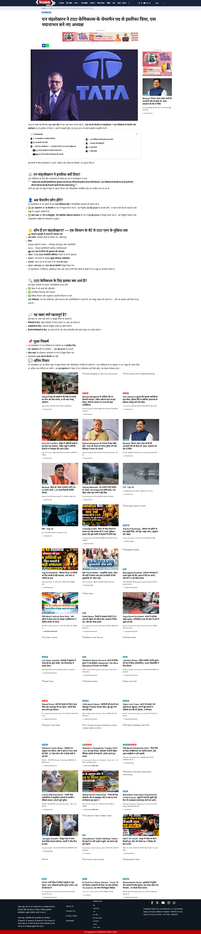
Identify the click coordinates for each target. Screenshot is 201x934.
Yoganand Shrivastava (131, 587)
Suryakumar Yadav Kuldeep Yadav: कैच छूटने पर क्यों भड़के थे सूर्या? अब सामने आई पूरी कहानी (100, 841)
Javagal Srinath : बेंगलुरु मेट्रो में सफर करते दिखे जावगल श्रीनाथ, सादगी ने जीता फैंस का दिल (59, 841)
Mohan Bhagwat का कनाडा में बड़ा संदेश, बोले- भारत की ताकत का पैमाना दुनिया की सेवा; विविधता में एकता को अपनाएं (99, 446)
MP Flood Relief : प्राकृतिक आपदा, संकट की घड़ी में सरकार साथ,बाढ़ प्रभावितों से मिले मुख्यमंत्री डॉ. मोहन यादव (100, 575)
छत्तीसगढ (125, 483)
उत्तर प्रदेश (126, 613)
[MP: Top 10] (60, 515)
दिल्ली (84, 613)
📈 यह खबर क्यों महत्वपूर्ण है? (96, 143)
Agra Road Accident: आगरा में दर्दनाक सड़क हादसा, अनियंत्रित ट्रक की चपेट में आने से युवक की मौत (141, 619)
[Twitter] (141, 3)
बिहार (125, 569)
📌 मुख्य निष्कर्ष (92, 147)
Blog (84, 879)
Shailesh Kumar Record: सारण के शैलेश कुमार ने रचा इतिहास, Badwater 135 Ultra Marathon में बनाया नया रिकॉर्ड (100, 663)
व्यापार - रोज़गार (46, 12)
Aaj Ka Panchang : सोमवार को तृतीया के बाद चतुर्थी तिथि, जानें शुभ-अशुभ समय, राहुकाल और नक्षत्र (140, 531)
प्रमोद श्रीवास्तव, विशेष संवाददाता (50, 631)
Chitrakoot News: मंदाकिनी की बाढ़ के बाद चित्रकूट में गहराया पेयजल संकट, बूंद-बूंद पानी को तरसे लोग (100, 707)
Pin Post (86, 569)
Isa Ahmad (128, 809)
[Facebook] (139, 3)
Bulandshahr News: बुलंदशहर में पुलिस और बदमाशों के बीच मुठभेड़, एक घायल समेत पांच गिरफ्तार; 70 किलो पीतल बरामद (140, 885)
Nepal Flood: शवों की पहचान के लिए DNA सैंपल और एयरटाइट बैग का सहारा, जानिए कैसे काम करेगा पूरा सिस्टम (59, 707)
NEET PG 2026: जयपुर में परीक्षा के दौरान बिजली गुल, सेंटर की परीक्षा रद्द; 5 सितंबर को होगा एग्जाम (140, 841)
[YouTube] (144, 3)
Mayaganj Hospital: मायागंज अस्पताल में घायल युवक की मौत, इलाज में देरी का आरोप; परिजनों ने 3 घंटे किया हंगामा (140, 575)
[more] (129, 3)
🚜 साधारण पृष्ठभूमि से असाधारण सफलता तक (49, 150)
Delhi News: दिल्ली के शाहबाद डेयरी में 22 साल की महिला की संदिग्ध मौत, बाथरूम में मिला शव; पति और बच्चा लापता (99, 619)
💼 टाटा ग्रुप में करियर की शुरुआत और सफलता (49, 154)
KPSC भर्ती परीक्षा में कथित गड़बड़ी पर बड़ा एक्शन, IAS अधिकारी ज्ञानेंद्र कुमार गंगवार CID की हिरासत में (60, 885)
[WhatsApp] (149, 3)
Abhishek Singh (88, 543)
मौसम (84, 483)
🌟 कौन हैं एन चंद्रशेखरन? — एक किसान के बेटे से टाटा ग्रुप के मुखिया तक (54, 146)
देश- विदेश (45, 393)
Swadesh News (48, 809)
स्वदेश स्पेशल (93, 569)
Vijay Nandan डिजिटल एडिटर (91, 765)
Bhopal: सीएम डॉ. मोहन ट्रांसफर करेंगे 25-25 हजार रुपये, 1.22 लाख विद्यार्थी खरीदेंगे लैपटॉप (59, 490)
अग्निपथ (52, 613)
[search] (153, 3)
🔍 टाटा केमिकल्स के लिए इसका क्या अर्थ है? (100, 139)
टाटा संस (88, 124)
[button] (43, 45)
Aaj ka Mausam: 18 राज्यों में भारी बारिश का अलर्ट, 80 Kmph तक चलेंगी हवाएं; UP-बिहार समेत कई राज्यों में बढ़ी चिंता (99, 490)
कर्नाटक (44, 835)
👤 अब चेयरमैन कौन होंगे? (40, 142)
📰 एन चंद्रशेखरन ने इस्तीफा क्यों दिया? (44, 138)
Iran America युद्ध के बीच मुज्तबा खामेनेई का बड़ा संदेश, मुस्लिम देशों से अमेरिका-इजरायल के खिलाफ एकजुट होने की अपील (140, 399)
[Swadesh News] (46, 3)
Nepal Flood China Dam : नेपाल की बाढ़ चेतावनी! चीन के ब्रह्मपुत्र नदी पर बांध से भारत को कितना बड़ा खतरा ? (100, 797)
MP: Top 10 (47, 529)
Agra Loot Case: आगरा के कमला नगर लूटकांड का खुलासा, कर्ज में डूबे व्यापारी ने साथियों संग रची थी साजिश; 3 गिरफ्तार (139, 707)
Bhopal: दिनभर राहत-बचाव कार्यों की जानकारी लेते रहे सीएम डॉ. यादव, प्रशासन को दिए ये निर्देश (157, 101)
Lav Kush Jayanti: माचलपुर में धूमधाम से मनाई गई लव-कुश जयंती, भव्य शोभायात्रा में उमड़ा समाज (59, 663)
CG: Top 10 (128, 487)
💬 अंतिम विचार (92, 151)
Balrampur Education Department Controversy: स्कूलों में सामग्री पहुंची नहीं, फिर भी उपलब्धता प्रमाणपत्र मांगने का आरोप (140, 797)
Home (44, 8)
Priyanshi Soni (148, 113)
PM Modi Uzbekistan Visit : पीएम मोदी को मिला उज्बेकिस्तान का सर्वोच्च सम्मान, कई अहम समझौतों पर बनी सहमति (140, 751)
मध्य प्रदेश (145, 95)
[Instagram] (147, 3)
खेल (84, 744)
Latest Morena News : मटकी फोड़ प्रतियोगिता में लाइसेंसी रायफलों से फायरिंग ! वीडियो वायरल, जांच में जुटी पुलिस (58, 797)
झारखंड (125, 657)
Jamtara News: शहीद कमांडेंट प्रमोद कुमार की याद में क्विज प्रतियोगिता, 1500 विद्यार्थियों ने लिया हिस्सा (141, 663)
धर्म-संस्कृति (85, 525)
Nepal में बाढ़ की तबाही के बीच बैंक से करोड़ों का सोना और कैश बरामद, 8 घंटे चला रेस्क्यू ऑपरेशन (59, 399)
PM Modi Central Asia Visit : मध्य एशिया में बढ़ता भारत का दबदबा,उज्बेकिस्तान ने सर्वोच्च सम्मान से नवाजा (59, 619)
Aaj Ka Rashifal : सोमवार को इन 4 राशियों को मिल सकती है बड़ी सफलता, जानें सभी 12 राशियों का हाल (59, 575)
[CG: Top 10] (141, 474)
